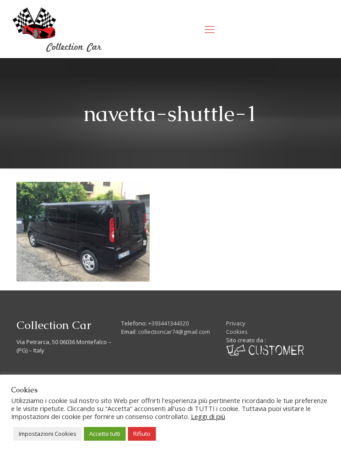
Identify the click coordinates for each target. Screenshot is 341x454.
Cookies (237, 332)
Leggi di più (208, 416)
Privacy (236, 323)
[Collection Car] (57, 29)
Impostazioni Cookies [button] (47, 434)
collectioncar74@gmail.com (174, 332)
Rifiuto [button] (142, 434)
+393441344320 (168, 323)
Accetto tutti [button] (104, 434)
